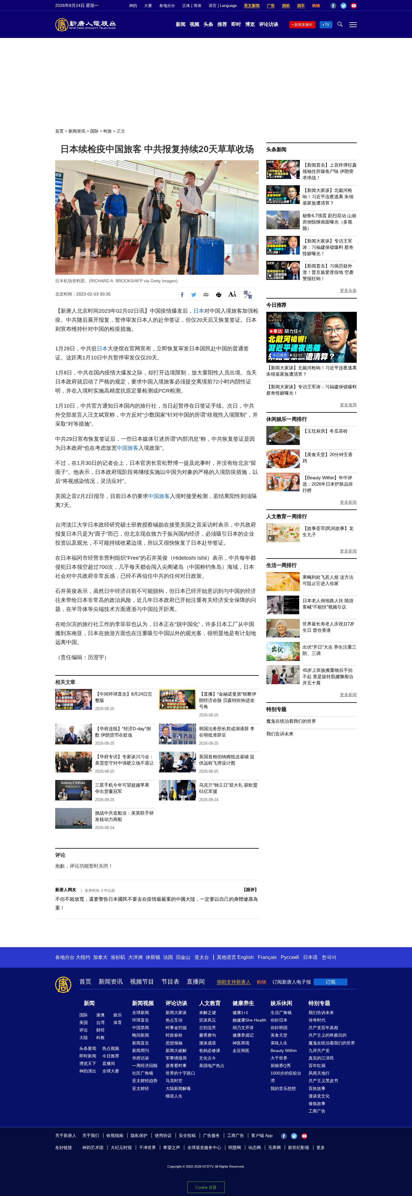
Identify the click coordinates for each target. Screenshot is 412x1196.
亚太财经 (140, 1088)
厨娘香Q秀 (281, 1065)
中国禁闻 (140, 1027)
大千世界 (279, 1058)
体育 (117, 1022)
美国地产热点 (211, 1065)
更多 (320, 1147)
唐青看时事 (176, 1065)
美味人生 (279, 1043)
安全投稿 (187, 1135)
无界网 (274, 1147)
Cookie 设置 (206, 1187)
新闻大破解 (176, 1050)
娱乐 (117, 1015)
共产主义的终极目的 (328, 1035)
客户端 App (262, 1135)
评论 (83, 1030)
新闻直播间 (303, 25)
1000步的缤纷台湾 (286, 1077)
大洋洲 (135, 957)
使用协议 (163, 1135)
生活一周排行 (281, 565)
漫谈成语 (207, 1043)
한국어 (329, 957)
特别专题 (276, 709)
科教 (100, 1037)
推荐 (222, 24)
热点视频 (110, 1048)
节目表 (170, 981)
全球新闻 (140, 1012)
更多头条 (348, 290)
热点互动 (174, 1020)
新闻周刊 (140, 1050)
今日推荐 (276, 305)
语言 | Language (223, 5)
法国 (168, 957)
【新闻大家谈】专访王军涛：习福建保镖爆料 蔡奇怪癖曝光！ (328, 247)
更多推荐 (348, 404)
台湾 (100, 1022)
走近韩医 (241, 1050)
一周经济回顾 (144, 1065)
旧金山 (183, 957)
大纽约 (83, 957)
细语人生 (174, 1096)
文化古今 (207, 1058)
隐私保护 (139, 1135)
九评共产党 (319, 1050)
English (245, 957)
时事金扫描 (176, 1027)
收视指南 (114, 1135)
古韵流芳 (207, 1027)
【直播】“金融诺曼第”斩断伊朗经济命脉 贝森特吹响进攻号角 (227, 700)
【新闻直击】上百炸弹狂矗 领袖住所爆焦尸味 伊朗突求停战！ (330, 171)
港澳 (100, 1015)
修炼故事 (317, 1103)
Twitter (344, 6)
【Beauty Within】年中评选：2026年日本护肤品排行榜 (328, 484)
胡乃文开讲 (243, 1027)
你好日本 (279, 1020)
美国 (83, 1022)
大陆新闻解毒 (178, 1088)
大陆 (83, 1037)
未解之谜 (207, 1012)
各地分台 (167, 5)
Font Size (232, 294)
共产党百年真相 (323, 1027)
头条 (208, 24)
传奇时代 (317, 1020)
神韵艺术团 (92, 1147)
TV (327, 25)
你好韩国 (279, 1027)
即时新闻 (87, 1056)
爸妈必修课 (209, 1050)
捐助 (286, 5)
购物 (316, 5)
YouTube (354, 6)
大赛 (148, 5)
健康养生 (243, 1003)
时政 (107, 131)
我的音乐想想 (283, 1088)
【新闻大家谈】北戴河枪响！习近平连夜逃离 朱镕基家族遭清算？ (328, 196)
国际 (94, 131)
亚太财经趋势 (144, 1080)
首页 (59, 131)
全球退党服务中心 (204, 1147)
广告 (271, 5)
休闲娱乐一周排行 (286, 419)
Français (267, 957)
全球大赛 (110, 1071)
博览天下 (87, 1063)
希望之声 (171, 1147)
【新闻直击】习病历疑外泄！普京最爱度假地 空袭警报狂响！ (328, 272)
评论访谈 (268, 24)
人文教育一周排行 (286, 516)
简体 (197, 5)
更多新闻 (348, 502)
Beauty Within (284, 1050)
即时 (236, 24)
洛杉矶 (118, 957)
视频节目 (142, 981)
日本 (198, 311)
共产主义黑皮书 (323, 1080)
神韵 (133, 5)
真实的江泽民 (321, 1058)
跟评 (250, 889)
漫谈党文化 (319, 1096)
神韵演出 (87, 1071)
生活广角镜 (281, 1012)
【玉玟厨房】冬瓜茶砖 (325, 431)
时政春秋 (174, 1035)
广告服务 (211, 1135)
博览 (250, 24)
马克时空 (174, 1080)
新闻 (180, 24)
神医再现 (241, 1043)
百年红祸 (317, 1065)
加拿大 (100, 957)
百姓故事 (317, 1088)
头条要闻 (87, 1048)
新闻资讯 (76, 131)
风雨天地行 (319, 1073)
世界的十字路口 (180, 1073)
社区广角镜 (142, 1073)
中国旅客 (127, 448)
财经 (100, 1030)
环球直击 (140, 1020)
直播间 (196, 981)
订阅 (330, 982)
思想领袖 (174, 1043)
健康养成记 (243, 1035)
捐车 (301, 5)
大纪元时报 (121, 1147)
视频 (194, 24)
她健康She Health (249, 1020)
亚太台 (202, 957)
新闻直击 (140, 1043)
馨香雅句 (207, 1035)
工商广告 (317, 1111)
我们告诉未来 (279, 733)
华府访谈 (140, 1058)
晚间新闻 (140, 1035)
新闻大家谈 (176, 1012)
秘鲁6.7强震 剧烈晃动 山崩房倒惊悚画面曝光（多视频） (329, 222)
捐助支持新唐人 (234, 982)
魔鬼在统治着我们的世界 (291, 721)
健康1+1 (240, 1012)
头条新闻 (276, 149)
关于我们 (90, 1135)
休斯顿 (153, 957)
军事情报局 (176, 1058)
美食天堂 (279, 1035)
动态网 (254, 1147)
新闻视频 (143, 1003)
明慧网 (234, 1147)
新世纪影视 (298, 1147)
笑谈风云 (207, 1020)
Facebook (333, 6)
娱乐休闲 (281, 1003)
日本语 (310, 957)
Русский (290, 957)
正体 (186, 5)
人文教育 (210, 1003)
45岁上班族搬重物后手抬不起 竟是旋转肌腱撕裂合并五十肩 (328, 676)
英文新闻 (252, 5)
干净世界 (147, 1147)
